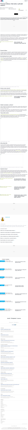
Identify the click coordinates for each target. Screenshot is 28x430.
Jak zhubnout (2, 340)
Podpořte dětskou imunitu (3, 384)
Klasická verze (11, 322)
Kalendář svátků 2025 (6, 329)
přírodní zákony (7, 226)
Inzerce (19, 318)
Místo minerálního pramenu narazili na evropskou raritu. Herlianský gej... (7, 374)
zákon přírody (2, 226)
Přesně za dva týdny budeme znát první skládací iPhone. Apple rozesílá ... (7, 358)
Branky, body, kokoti (5, 395)
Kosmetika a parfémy (2, 414)
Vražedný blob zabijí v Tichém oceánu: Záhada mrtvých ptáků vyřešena (20, 196)
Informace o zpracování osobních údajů (22, 428)
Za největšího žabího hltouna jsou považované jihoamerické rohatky (9, 114)
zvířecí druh (24, 225)
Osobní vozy (2, 402)
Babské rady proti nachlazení (9, 384)
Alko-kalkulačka (2, 351)
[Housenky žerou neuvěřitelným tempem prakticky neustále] (14, 85)
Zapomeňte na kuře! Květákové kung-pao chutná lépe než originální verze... (7, 369)
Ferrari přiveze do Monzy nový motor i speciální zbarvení (6, 352)
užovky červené (18, 150)
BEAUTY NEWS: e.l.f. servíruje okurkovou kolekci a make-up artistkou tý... (7, 380)
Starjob (1, 420)
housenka (8, 225)
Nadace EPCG (11, 362)
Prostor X (2, 395)
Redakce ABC (7, 217)
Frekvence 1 (2, 422)
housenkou (1, 58)
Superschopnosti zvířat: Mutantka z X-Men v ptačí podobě (8, 234)
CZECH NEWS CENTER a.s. (9, 427)
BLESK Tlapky (2, 373)
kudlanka (3, 225)
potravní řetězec (15, 225)
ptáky (20, 152)
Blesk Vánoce (2, 329)
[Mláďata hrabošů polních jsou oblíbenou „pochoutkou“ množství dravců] (11, 166)
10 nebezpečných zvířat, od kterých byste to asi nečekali (20, 179)
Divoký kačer (5, 373)
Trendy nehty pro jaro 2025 (7, 340)
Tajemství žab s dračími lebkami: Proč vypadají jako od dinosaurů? (10, 232)
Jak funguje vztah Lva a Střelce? (4, 381)
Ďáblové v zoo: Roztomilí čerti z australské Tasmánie (8, 238)
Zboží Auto (2, 406)
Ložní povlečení (2, 416)
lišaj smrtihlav (13, 226)
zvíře (12, 225)
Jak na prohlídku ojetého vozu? (3, 404)
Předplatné (13, 318)
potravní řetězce (20, 225)
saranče (10, 226)
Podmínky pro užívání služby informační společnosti (14, 428)
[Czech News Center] (15, 324)
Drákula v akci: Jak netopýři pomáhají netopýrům (7, 230)
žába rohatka (20, 226)
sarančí (22, 57)
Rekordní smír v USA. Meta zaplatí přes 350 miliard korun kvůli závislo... (7, 363)
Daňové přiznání (2, 362)
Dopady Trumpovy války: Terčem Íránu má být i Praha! (5, 330)
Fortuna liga (9, 395)
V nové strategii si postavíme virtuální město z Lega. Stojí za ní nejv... (7, 392)
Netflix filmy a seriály (9, 373)
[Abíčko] (1, 1)
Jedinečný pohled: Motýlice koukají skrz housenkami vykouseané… (20, 188)
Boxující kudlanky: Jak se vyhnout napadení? (6, 240)
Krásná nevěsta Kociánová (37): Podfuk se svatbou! (5, 341)
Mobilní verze (16, 322)
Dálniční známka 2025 (11, 351)
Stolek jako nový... (2, 347)
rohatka (17, 226)
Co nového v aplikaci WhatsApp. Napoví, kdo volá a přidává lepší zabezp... (7, 359)
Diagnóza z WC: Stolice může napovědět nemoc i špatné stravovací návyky (7, 385)
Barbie (1, 412)
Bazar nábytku (2, 417)
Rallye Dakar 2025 (6, 351)
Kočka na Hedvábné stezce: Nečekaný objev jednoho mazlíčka (9, 236)
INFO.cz (10, 329)
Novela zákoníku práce (7, 362)
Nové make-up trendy (12, 340)
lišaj (10, 225)
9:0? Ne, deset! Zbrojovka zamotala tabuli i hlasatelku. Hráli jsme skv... (7, 336)
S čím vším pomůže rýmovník (16, 384)
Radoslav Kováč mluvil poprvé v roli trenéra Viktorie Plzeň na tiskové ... (7, 396)
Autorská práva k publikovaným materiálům (5, 428)
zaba (1, 225)
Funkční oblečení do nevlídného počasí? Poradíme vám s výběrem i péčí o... (7, 348)
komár (6, 225)
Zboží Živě (2, 401)
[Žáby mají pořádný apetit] (14, 140)
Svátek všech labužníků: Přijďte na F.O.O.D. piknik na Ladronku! (6, 370)
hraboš (23, 226)
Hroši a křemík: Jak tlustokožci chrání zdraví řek (20, 43)
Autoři (8, 318)
